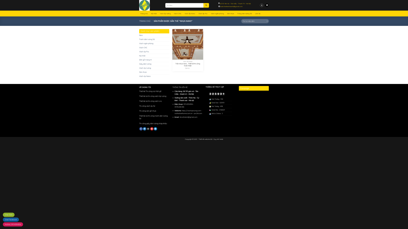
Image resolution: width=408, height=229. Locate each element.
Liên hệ (257, 13)
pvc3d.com (198, 113)
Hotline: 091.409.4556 (13, 224)
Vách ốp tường (165, 13)
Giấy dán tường (145, 64)
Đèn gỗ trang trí (145, 60)
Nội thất (154, 13)
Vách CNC (177, 13)
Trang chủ (144, 13)
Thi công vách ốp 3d (147, 106)
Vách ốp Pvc (203, 13)
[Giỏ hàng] (267, 5)
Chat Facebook (11, 220)
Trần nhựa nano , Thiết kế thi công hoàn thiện (187, 65)
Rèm (141, 35)
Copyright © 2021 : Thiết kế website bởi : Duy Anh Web (204, 139)
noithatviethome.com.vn (183, 113)
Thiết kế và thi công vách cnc (150, 101)
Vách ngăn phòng (217, 13)
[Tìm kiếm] (206, 5)
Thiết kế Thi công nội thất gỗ (150, 91)
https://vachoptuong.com (191, 111)
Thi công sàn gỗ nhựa (147, 111)
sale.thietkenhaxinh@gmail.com (231, 6)
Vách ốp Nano (190, 13)
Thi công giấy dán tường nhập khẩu (153, 123)
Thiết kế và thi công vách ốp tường (152, 96)
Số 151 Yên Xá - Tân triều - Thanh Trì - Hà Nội (235, 4)
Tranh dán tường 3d (147, 39)
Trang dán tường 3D (244, 13)
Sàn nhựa (230, 13)
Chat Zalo (9, 215)
